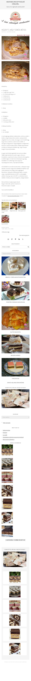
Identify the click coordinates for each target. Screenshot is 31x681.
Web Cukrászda (15, 17)
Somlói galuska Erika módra (15, 382)
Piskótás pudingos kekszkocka (15, 302)
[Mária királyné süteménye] (7, 509)
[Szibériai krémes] (7, 455)
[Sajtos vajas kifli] (15, 329)
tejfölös (6, 228)
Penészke (5, 432)
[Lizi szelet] (7, 482)
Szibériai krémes (6, 430)
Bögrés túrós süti (13, 210)
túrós (9, 228)
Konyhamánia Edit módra (13, 196)
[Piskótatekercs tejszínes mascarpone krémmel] (7, 496)
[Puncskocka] (15, 376)
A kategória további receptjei (15, 540)
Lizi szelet (5, 435)
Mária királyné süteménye (8, 439)
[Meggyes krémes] (15, 353)
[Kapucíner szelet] (7, 523)
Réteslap (7, 227)
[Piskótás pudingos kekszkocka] (15, 299)
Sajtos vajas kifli (15, 332)
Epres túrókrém (5, 224)
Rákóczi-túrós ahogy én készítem (15, 277)
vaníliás (11, 228)
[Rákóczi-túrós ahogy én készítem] (15, 275)
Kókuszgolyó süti (21, 210)
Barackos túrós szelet (5, 211)
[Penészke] (7, 469)
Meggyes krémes (15, 355)
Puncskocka (15, 378)
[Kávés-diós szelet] (7, 536)
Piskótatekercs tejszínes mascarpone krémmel (13, 437)
